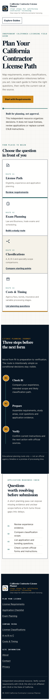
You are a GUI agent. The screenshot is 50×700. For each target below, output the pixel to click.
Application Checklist (13, 610)
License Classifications (13, 629)
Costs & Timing (10, 641)
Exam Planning (9, 616)
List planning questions (18, 306)
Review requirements (17, 192)
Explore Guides (12, 20)
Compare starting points (18, 268)
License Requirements (13, 604)
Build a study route (15, 230)
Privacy (6, 666)
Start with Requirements (18, 99)
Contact (6, 660)
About (5, 655)
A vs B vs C (8, 635)
